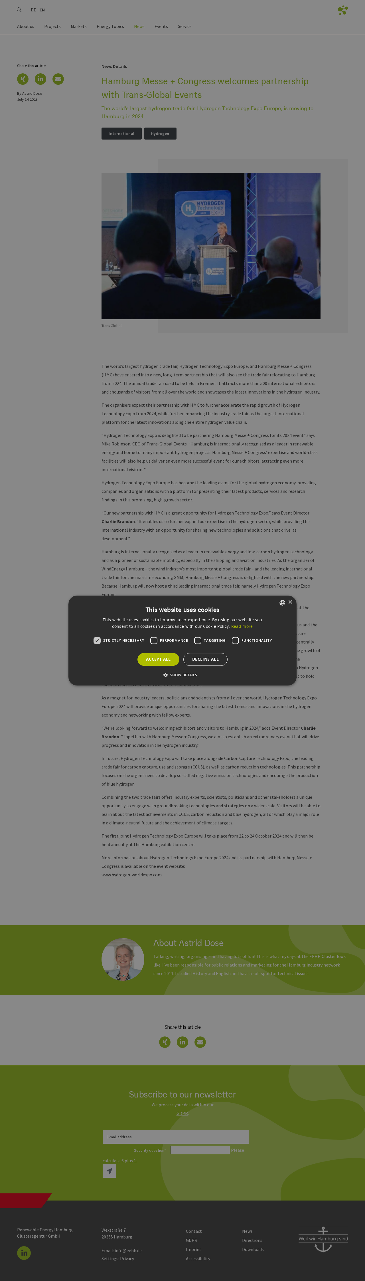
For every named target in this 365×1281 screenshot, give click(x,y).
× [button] (290, 602)
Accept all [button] (158, 659)
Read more (242, 626)
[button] (182, 674)
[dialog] (182, 641)
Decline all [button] (205, 659)
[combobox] (282, 603)
